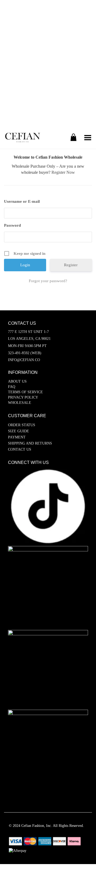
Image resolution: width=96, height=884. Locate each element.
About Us (17, 381)
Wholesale (19, 403)
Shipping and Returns (30, 443)
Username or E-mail (22, 201)
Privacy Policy (23, 397)
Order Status (21, 425)
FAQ (11, 387)
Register (71, 265)
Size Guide (18, 431)
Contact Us (19, 449)
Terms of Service (25, 392)
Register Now (63, 172)
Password (12, 225)
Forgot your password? (48, 281)
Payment (17, 437)
